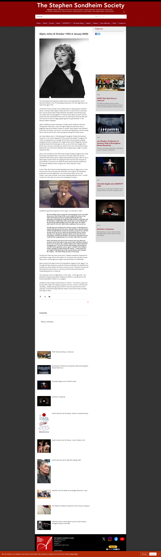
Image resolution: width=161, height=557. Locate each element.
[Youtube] (122, 539)
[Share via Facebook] (40, 296)
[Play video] (64, 194)
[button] (113, 548)
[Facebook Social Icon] (96, 34)
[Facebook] (116, 539)
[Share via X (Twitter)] (45, 296)
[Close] (159, 554)
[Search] (124, 12)
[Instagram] (110, 539)
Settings (144, 554)
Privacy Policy (74, 554)
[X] (103, 539)
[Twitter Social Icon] (99, 34)
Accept (153, 554)
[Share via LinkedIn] (49, 296)
